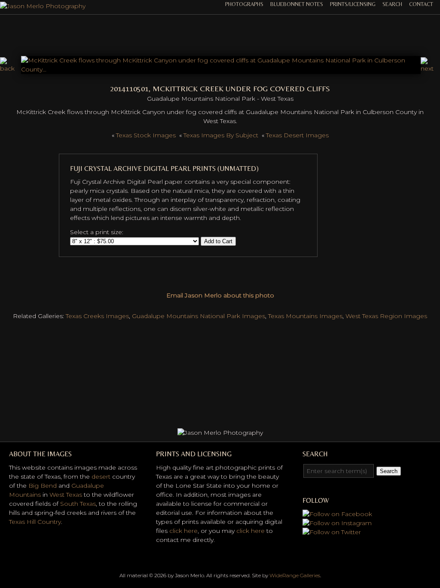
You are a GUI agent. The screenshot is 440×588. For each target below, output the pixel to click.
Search (392, 4)
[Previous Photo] (10, 68)
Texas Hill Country (35, 522)
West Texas (65, 494)
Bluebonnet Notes (296, 4)
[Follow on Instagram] (337, 523)
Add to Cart (218, 241)
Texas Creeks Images (97, 316)
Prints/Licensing (353, 4)
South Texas (78, 504)
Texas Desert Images (297, 135)
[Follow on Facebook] (337, 514)
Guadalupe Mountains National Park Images (198, 316)
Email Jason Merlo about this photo (220, 295)
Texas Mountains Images (305, 316)
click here (183, 531)
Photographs (244, 4)
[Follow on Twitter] (331, 532)
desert (101, 476)
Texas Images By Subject (220, 135)
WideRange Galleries (294, 575)
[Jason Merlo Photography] (43, 6)
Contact (421, 4)
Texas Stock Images (146, 135)
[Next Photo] (221, 69)
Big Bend (42, 485)
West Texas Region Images (386, 316)
